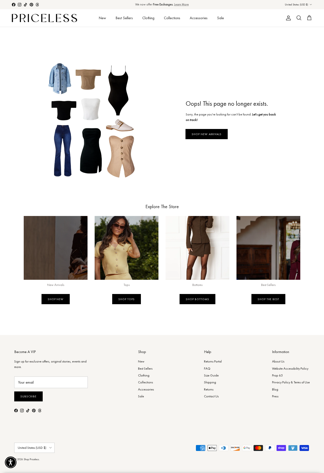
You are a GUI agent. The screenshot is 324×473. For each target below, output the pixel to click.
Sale (220, 17)
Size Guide (211, 375)
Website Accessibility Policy (290, 368)
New (102, 17)
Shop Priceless (31, 459)
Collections (172, 17)
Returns (208, 389)
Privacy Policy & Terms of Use (291, 382)
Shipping (210, 382)
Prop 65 (277, 375)
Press (275, 396)
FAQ (207, 368)
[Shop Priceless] (44, 18)
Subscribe (28, 396)
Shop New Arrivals (206, 134)
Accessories (199, 17)
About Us (278, 361)
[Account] (287, 18)
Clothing (148, 17)
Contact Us (211, 396)
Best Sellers (124, 17)
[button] (11, 462)
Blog (275, 389)
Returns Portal (213, 361)
